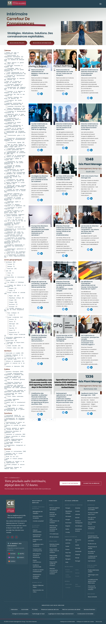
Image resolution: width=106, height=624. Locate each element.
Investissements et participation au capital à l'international (12, 119)
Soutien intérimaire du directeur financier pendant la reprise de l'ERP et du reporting (39, 126)
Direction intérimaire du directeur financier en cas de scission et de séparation (64, 126)
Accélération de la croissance (38, 545)
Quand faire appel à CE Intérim (93, 508)
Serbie (12, 290)
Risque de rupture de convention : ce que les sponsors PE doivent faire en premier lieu (39, 284)
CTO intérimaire (54, 534)
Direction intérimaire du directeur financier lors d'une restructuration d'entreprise (89, 126)
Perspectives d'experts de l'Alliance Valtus (12, 468)
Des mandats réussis (92, 523)
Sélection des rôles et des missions (14, 95)
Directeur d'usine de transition (54, 545)
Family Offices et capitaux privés (14, 406)
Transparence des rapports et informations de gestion (14, 180)
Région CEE (14, 295)
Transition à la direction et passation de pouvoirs (14, 92)
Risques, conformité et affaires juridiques (14, 437)
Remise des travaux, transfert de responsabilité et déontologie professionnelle (15, 186)
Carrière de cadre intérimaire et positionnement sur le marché (15, 190)
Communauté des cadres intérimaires (13, 394)
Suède (12, 315)
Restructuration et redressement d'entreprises (13, 56)
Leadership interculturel (16, 106)
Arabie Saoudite (14, 345)
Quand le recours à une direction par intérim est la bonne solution (14, 211)
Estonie (77, 517)
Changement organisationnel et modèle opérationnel (14, 149)
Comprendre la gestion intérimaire (13, 208)
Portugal (77, 561)
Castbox (12, 561)
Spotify (22, 553)
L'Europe (10, 280)
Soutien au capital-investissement (38, 570)
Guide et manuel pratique (13, 459)
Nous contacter (92, 597)
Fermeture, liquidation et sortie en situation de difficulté (14, 59)
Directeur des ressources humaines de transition (53, 528)
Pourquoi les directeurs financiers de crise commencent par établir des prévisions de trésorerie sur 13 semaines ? (40, 230)
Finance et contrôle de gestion (15, 426)
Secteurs (7, 351)
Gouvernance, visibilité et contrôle (12, 159)
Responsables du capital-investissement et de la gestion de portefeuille (14, 409)
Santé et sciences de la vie (14, 363)
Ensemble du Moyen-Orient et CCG (14, 343)
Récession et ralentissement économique (14, 76)
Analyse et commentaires (16, 451)
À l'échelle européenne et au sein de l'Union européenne (14, 309)
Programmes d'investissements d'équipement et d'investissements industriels (15, 139)
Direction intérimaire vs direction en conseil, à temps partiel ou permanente (13, 194)
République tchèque (16, 297)
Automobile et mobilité (15, 353)
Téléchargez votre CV (93, 575)
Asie (8, 270)
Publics (7, 369)
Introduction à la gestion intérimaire (93, 537)
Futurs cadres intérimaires (13, 397)
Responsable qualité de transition (53, 563)
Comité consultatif (38, 521)
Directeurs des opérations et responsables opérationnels (14, 391)
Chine (11, 273)
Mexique (11, 266)
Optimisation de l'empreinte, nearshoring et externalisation (15, 238)
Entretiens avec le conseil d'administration (13, 454)
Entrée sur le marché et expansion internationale (14, 129)
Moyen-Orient (11, 340)
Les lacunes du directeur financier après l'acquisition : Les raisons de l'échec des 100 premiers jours (90, 229)
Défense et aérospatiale (15, 361)
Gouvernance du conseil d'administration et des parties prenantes (13, 162)
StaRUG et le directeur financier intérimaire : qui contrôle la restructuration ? (39, 338)
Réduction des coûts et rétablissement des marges (14, 232)
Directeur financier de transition (53, 514)
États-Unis (12, 268)
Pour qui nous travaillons (92, 518)
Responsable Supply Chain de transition (54, 550)
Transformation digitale (16, 142)
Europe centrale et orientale (14, 293)
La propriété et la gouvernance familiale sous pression (12, 176)
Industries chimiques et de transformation (13, 355)
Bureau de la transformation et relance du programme (14, 156)
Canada (11, 264)
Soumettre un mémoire (91, 483)
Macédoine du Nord (78, 530)
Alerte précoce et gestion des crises (14, 63)
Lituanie (77, 511)
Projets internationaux (37, 561)
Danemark (78, 551)
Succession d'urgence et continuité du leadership (13, 85)
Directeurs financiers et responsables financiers (13, 383)
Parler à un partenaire (70, 483)
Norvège (77, 548)
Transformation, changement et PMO (14, 445)
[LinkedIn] (8, 537)
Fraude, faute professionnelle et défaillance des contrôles (14, 173)
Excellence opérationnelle (37, 566)
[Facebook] (16, 537)
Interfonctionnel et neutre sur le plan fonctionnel (14, 423)
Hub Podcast (91, 561)
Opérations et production (15, 434)
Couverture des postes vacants (13, 101)
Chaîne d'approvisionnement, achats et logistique (13, 440)
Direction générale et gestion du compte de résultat (14, 429)
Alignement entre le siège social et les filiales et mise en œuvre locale (14, 115)
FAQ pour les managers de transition (92, 587)
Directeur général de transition (55, 508)
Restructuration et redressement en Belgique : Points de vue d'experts (39, 72)
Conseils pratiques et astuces (14, 465)
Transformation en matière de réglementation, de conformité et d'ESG (14, 152)
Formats (7, 449)
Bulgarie (12, 288)
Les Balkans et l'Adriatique (14, 282)
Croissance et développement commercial (15, 112)
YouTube (12, 553)
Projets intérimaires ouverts (93, 571)
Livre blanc (91, 541)
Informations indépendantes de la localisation (14, 338)
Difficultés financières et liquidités (13, 66)
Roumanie (13, 304)
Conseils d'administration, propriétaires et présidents (14, 374)
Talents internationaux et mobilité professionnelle (13, 126)
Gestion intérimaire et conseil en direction (14, 183)
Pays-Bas (13, 328)
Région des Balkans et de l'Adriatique (15, 285)
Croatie (67, 532)
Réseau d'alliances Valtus (38, 586)
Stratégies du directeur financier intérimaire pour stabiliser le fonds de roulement (39, 178)
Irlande (77, 558)
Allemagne (13, 323)
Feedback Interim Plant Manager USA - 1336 (89, 394)
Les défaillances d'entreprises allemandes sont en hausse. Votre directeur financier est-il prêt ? (89, 285)
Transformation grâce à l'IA (14, 136)
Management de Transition (38, 512)
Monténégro (78, 526)
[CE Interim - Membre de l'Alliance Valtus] (17, 506)
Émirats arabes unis (15, 347)
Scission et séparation (16, 217)
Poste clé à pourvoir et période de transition (12, 82)
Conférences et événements (92, 557)
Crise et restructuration (37, 531)
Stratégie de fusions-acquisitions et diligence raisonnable (12, 223)
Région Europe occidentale (14, 335)
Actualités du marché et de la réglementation (14, 462)
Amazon (21, 557)
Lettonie (77, 514)
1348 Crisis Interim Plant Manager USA (89, 177)
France (12, 321)
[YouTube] (12, 537)
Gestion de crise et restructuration (11, 53)
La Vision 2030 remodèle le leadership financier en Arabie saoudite (65, 178)
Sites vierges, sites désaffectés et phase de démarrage (12, 242)
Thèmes (7, 50)
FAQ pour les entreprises (91, 527)
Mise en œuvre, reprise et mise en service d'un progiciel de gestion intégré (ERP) (15, 145)
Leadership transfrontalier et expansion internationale (13, 103)
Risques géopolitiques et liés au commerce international (14, 109)
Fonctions (8, 413)
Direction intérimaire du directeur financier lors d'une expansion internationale (89, 72)
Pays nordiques (13, 312)
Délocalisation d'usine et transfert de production (13, 235)
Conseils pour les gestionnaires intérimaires (93, 581)
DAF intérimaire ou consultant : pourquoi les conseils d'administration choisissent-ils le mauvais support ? (90, 340)
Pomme (12, 557)
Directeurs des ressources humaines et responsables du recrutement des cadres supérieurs (15, 387)
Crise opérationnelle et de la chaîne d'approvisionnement (15, 73)
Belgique (67, 556)
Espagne (67, 559)
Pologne (13, 302)
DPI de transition (54, 537)
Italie (12, 325)
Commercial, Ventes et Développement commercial (14, 416)
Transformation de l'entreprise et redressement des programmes (14, 132)
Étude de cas (12, 456)
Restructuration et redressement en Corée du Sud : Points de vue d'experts (64, 72)
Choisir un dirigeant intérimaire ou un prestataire (14, 205)
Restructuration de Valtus (38, 591)
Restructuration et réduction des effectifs (14, 79)
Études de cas (92, 543)
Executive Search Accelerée (38, 517)
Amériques (10, 262)
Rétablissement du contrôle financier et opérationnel (14, 170)
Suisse (12, 330)
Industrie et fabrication (15, 366)
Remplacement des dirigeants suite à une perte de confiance (15, 88)
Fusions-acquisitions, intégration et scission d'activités (14, 215)
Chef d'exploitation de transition (54, 520)
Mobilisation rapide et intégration (12, 202)
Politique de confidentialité (67, 621)
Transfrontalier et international (14, 277)
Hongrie (12, 300)
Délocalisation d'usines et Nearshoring (37, 555)
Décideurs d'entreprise (14, 371)
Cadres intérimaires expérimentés (11, 400)
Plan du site (99, 621)
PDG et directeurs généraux (14, 380)
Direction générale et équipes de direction (12, 377)
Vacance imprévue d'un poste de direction (13, 98)
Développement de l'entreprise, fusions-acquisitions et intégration (14, 419)
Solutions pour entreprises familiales (37, 576)
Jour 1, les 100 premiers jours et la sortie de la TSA (15, 220)
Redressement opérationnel (37, 535)
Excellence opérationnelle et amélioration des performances (14, 246)
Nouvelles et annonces (91, 552)
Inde (10, 275)
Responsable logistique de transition (53, 557)
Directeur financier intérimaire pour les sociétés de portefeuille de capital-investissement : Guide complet (64, 286)
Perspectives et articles (92, 547)
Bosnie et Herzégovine (78, 522)
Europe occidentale (15, 317)
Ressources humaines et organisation (12, 431)
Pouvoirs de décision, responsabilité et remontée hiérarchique (12, 166)
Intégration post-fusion (16, 226)
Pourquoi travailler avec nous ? (93, 513)
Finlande (77, 554)
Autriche (12, 319)
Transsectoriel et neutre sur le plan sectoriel (14, 358)
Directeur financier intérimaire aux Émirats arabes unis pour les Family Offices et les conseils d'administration (64, 230)
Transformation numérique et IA (37, 550)
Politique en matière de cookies (85, 621)
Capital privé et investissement (14, 403)
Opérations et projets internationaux (12, 123)
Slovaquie (13, 306)
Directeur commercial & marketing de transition (54, 571)
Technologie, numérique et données (13, 443)
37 (51, 419)
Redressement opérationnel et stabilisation (15, 249)
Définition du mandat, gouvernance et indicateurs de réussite (13, 198)
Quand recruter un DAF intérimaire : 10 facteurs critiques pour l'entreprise (64, 338)
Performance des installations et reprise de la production (14, 252)
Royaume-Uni (14, 332)
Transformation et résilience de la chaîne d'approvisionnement (14, 256)
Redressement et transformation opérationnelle (15, 229)
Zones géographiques (13, 260)
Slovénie (77, 508)
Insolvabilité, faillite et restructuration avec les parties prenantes (14, 69)
